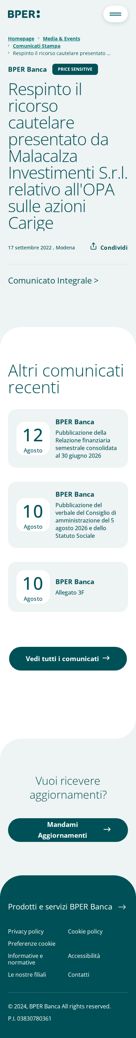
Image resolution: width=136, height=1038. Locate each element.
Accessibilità (84, 956)
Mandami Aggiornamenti (62, 830)
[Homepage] (24, 14)
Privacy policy (26, 931)
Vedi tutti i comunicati (62, 658)
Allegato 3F (69, 592)
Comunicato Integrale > (53, 280)
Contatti (78, 974)
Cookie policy (85, 931)
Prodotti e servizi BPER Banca (61, 906)
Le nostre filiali (27, 974)
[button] (115, 14)
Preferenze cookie (31, 943)
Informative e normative (25, 959)
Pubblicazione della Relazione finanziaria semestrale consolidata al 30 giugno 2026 (86, 444)
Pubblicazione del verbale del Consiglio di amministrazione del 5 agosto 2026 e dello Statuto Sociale (85, 520)
